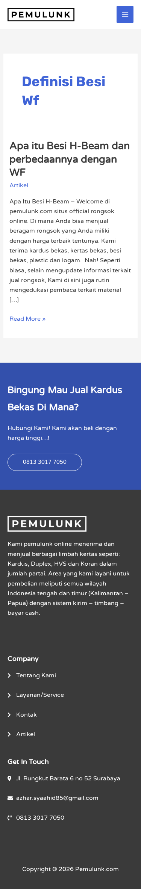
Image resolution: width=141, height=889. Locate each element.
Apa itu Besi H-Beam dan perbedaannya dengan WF (69, 159)
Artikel (18, 185)
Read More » (27, 318)
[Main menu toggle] (125, 14)
